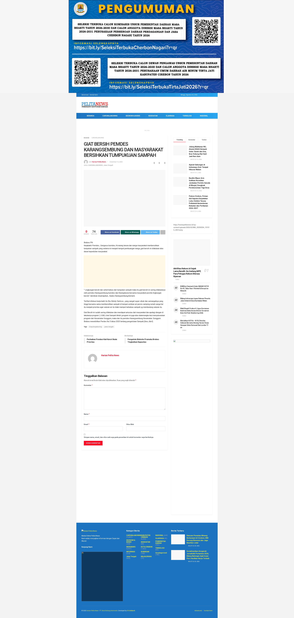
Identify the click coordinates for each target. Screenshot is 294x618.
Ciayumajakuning (95, 327)
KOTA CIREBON (146, 547)
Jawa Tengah (108, 165)
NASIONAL (204, 116)
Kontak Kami (94, 95)
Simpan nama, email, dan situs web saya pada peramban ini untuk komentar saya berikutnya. (119, 437)
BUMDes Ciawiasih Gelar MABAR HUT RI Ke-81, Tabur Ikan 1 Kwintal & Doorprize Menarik (194, 288)
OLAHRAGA (170, 116)
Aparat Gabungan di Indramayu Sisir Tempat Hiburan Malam (198, 167)
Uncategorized (161, 553)
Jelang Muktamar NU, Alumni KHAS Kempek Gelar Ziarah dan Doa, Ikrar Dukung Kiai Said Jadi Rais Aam (198, 151)
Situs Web (130, 424)
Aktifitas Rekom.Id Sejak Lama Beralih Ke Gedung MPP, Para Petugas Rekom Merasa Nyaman (187, 272)
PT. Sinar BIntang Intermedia (108, 610)
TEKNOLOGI (187, 116)
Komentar (88, 385)
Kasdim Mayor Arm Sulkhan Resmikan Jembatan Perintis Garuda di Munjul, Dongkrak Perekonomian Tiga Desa (199, 183)
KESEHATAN (153, 116)
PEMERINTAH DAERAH (160, 542)
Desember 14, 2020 (116, 162)
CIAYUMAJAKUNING (109, 116)
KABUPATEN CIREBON (145, 536)
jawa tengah (109, 327)
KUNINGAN (145, 552)
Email (87, 424)
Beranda (86, 138)
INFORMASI (130, 552)
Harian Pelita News (99, 162)
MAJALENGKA (146, 556)
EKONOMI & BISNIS (133, 116)
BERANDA (90, 116)
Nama (87, 414)
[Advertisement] (124, 271)
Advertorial (85, 95)
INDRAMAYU (131, 547)
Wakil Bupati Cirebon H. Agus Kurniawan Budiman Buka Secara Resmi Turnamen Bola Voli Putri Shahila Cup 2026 (194, 311)
